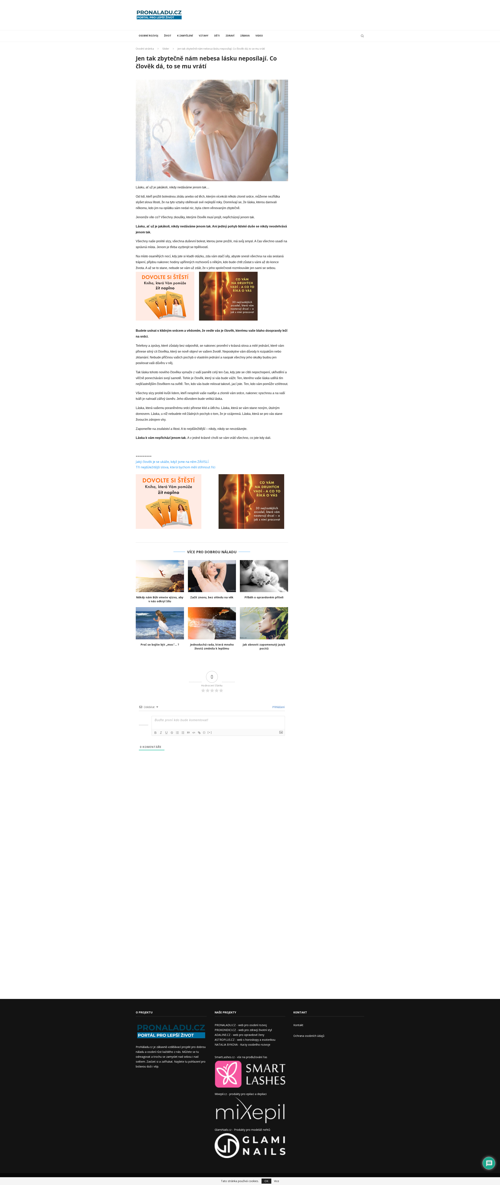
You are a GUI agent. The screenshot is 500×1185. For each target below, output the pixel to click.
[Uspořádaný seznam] (177, 732)
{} (204, 732)
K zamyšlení (185, 35)
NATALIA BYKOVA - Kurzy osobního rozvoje (242, 1044)
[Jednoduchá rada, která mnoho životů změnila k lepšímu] (212, 623)
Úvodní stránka (145, 48)
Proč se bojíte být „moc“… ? (160, 644)
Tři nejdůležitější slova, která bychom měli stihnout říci (175, 467)
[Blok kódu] (193, 732)
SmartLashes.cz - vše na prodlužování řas (241, 1057)
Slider (165, 48)
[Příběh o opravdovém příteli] (264, 576)
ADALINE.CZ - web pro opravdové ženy (239, 1035)
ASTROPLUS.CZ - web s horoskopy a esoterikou (245, 1040)
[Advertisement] (293, 14)
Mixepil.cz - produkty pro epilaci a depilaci (241, 1094)
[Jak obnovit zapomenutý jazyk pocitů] (264, 623)
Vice (276, 1181)
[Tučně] (155, 732)
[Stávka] (172, 732)
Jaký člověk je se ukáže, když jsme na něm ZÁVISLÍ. (172, 462)
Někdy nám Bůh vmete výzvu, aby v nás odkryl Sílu (159, 599)
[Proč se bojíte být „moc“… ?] (160, 623)
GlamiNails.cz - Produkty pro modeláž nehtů (242, 1130)
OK (266, 1181)
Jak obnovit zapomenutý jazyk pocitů (264, 646)
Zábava (245, 35)
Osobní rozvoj (148, 35)
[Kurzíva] (161, 732)
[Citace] (188, 732)
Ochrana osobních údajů (308, 1036)
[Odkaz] (199, 732)
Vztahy (203, 35)
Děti (217, 35)
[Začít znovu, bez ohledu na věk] (212, 576)
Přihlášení (278, 707)
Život (167, 35)
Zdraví (230, 35)
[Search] (362, 36)
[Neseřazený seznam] (183, 732)
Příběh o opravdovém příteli (264, 597)
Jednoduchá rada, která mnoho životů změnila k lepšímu (212, 646)
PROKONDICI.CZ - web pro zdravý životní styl (243, 1030)
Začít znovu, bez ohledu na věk (211, 597)
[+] (210, 732)
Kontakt (298, 1025)
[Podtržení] (166, 732)
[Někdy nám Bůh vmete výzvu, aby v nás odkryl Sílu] (160, 576)
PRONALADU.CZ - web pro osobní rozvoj (241, 1025)
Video (259, 35)
